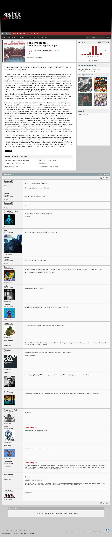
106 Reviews (55, 50)
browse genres (11, 37)
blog (36, 33)
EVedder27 (45, 50)
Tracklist (40, 57)
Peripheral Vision (85, 107)
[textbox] (95, 37)
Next (107, 178)
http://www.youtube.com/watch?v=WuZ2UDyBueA (39, 272)
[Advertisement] (69, 16)
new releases (22, 37)
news (22, 33)
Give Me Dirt (100, 107)
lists (29, 33)
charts (15, 33)
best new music (42, 37)
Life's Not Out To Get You (100, 91)
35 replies (49, 52)
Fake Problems (36, 42)
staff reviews (32, 37)
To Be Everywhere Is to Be (85, 91)
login (3, 37)
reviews (6, 33)
